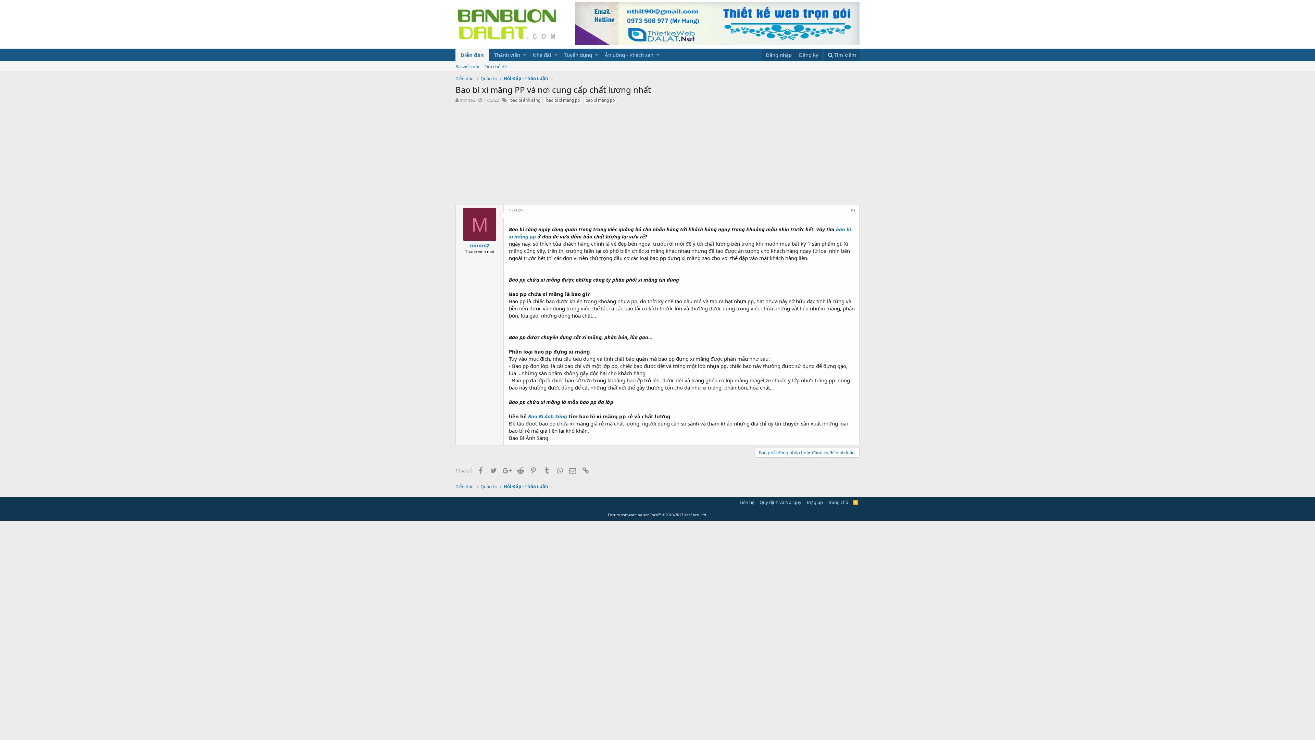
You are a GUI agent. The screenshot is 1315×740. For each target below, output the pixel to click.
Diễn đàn (472, 54)
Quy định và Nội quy (780, 502)
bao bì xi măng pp (563, 100)
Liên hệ (747, 502)
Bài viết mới (467, 66)
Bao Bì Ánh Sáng (547, 416)
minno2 (467, 100)
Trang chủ (838, 502)
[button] (525, 55)
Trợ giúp (814, 502)
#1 (853, 210)
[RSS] (856, 502)
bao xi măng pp (600, 100)
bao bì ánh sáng (525, 100)
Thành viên (507, 54)
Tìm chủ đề (496, 66)
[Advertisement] (657, 156)
